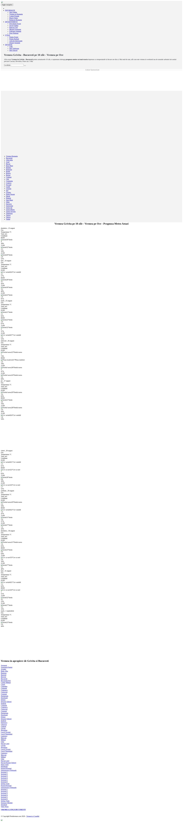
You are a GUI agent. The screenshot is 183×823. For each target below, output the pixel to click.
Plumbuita (4, 766)
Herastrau (4, 730)
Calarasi (8, 177)
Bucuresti (9, 158)
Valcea (8, 217)
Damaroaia (4, 696)
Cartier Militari (6, 682)
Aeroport (4, 665)
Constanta (9, 181)
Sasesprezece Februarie (8, 770)
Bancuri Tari (13, 27)
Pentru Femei (13, 37)
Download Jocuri (15, 24)
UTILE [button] (7, 35)
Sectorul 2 (4, 774)
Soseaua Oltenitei (6, 803)
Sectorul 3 (4, 776)
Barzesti (3, 675)
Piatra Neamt (10, 194)
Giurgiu (8, 189)
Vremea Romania (12, 156)
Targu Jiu (9, 208)
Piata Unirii (4, 765)
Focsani (8, 185)
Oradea (8, 192)
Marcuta (3, 738)
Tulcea (8, 215)
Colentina (4, 686)
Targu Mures (10, 210)
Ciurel (3, 684)
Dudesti (3, 703)
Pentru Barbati (14, 39)
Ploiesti (8, 198)
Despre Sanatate (14, 43)
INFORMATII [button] (10, 10)
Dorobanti (4, 698)
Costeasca (4, 690)
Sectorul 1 (4, 772)
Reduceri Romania (15, 20)
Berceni (3, 677)
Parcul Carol (5, 744)
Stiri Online (13, 12)
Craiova (8, 183)
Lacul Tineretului (6, 734)
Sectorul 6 (4, 782)
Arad (7, 162)
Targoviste (9, 206)
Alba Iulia (9, 160)
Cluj (7, 179)
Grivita (3, 728)
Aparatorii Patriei (6, 667)
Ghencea (4, 724)
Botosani (9, 169)
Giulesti (3, 726)
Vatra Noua (4, 807)
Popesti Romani (6, 768)
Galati (8, 187)
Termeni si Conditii (32, 816)
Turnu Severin (11, 211)
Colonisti (4, 688)
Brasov (8, 173)
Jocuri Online (13, 26)
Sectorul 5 (4, 780)
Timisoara (9, 213)
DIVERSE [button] (8, 45)
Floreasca (4, 723)
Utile (11, 46)
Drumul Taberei (6, 702)
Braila (8, 171)
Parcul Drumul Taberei (8, 763)
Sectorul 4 (4, 778)
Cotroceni (4, 692)
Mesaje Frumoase (15, 29)
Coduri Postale (14, 16)
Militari (3, 740)
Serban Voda (5, 784)
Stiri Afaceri (13, 50)
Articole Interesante (15, 41)
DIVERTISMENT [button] (11, 22)
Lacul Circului (5, 732)
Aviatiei (3, 669)
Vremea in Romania (16, 14)
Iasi (7, 190)
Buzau (8, 175)
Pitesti (8, 196)
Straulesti (4, 805)
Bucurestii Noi (6, 681)
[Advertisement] (91, 75)
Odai (2, 742)
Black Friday (13, 18)
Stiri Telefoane (14, 48)
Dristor (3, 700)
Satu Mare (9, 200)
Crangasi (4, 694)
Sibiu (8, 202)
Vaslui (8, 219)
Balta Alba (4, 671)
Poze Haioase (13, 33)
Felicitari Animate (15, 31)
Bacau (8, 164)
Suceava (9, 204)
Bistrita (8, 168)
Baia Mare (9, 166)
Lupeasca (4, 736)
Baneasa (3, 673)
